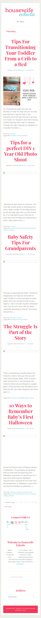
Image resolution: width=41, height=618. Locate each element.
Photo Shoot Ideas (21, 228)
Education (12, 318)
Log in (24, 610)
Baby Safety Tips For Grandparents (20, 242)
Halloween (13, 492)
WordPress (18, 610)
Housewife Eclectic (20, 12)
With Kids (11, 496)
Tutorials (29, 492)
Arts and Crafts (15, 494)
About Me (13, 398)
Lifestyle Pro (19, 608)
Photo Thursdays (31, 228)
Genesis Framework (29, 608)
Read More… (20, 564)
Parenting (12, 134)
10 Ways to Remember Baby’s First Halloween (20, 414)
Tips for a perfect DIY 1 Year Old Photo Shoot (20, 151)
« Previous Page (9, 502)
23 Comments (31, 165)
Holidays (18, 492)
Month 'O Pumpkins (31, 494)
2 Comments (30, 344)
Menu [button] (22, 21)
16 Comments (31, 254)
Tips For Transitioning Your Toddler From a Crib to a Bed (21, 52)
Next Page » (8, 507)
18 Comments (30, 428)
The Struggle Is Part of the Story (20, 332)
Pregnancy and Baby (21, 135)
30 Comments (30, 70)
